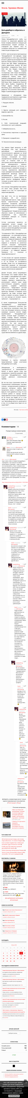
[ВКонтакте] (2, 420)
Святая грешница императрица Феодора (13, 850)
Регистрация (12, 803)
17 (17, 956)
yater (14, 917)
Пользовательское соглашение (11, 1075)
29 (10, 961)
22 (10, 958)
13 (3, 956)
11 (21, 953)
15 (10, 956)
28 (7, 961)
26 (24, 958)
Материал (9, 439)
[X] (5, 420)
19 (24, 956)
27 (3, 961)
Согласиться (14, 1096)
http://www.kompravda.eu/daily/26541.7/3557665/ (15, 482)
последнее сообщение (7, 911)
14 (7, 956)
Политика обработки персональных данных (14, 1074)
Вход (18, 803)
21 (7, 958)
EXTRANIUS (11, 995)
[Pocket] (7, 420)
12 (24, 953)
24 (17, 958)
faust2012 (14, 976)
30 (14, 961)
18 (21, 956)
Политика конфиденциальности (11, 1076)
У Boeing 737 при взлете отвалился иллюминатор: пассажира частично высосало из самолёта (18, 825)
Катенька (15, 932)
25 (21, 958)
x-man (14, 911)
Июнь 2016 (14, 945)
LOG (14, 922)
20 (3, 958)
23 (14, 958)
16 (14, 956)
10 (17, 953)
